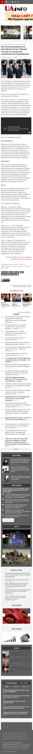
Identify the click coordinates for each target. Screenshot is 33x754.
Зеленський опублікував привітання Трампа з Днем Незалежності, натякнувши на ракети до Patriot (18, 404)
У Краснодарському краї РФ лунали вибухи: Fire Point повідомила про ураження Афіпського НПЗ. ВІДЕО (16, 432)
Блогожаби (16, 605)
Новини (16, 314)
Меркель (11, 272)
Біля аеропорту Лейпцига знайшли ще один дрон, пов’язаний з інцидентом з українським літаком (16, 372)
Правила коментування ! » (24, 312)
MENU (2, 2)
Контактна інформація (12, 748)
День (7, 686)
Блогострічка (16, 570)
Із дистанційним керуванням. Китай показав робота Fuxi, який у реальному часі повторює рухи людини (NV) (18, 575)
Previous (2, 33)
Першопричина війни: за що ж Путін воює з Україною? (20, 660)
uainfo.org (20, 744)
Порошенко (4, 272)
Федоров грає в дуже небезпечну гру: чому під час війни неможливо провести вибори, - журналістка (20, 461)
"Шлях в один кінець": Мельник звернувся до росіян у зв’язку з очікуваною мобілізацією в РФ (17, 392)
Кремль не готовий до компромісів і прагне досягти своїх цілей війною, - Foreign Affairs (21, 478)
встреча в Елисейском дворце (9, 274)
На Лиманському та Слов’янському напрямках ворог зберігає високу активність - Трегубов (15, 326)
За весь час (25, 686)
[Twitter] (12, 2)
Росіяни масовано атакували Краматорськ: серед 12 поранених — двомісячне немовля (18, 348)
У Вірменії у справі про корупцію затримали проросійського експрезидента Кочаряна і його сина (18, 385)
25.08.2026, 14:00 (9, 600)
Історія (21, 734)
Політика (17, 732)
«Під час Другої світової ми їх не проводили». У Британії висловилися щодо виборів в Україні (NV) (17, 591)
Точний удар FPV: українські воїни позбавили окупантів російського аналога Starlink (15, 564)
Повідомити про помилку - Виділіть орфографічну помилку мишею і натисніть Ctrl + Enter (15, 266)
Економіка (5, 734)
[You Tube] (15, 2)
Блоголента (12, 738)
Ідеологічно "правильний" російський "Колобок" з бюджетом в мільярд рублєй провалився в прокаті (20, 669)
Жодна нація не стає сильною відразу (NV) (17, 580)
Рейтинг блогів (18, 738)
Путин (21, 272)
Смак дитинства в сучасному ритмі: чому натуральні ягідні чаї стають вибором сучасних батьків (17, 425)
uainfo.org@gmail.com (23, 748)
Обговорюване (11, 683)
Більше (16, 449)
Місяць (16, 686)
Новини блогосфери (20, 44)
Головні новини (10, 732)
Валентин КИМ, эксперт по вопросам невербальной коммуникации (18, 258)
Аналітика (16, 455)
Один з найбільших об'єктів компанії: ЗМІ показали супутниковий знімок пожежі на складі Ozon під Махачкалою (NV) (16, 585)
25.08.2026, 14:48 (9, 578)
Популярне (23, 683)
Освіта (25, 734)
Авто (4, 736)
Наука (17, 734)
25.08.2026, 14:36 (9, 581)
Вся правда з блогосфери (7, 44)
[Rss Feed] (6, 2)
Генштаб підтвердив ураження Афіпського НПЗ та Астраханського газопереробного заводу (16, 379)
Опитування (16, 485)
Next (31, 33)
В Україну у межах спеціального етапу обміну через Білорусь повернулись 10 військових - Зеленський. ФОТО (15, 545)
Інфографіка (16, 629)
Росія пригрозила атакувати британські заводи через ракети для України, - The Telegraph (17, 359)
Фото (16, 527)
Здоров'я (10, 736)
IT (6, 736)
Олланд (17, 272)
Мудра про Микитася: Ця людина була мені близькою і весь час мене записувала (17, 398)
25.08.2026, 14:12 (9, 594)
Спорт (14, 736)
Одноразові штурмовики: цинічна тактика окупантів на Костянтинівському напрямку (20, 653)
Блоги (16, 648)
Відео (21, 736)
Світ (9, 734)
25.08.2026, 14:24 (9, 587)
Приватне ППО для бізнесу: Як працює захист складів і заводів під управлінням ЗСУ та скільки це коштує (20, 469)
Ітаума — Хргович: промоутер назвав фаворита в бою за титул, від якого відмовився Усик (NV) (15, 597)
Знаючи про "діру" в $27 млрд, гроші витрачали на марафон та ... (10, 37)
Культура (13, 734)
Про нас (5, 748)
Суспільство (23, 732)
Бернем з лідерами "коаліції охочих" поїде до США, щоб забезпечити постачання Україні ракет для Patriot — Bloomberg (18, 411)
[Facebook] (9, 2)
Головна (5, 732)
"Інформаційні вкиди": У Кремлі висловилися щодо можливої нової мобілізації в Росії (15, 333)
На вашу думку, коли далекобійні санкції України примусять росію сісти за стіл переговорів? (16, 490)
